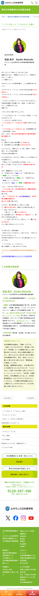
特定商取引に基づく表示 (10, 573)
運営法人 (23, 580)
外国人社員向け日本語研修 (28, 570)
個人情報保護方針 (26, 582)
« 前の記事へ (7, 398)
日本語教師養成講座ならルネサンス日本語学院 (17, 256)
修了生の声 (24, 563)
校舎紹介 (23, 536)
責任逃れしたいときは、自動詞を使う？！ (14, 443)
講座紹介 (6, 550)
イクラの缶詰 (6, 439)
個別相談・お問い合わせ (19, 474)
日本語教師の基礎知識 (10, 541)
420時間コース (8, 558)
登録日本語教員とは (10, 538)
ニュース (23, 553)
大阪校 (22, 546)
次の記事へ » (31, 398)
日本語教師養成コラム (28, 555)
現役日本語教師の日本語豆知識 (28, 559)
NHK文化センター (23, 321)
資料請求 (19, 462)
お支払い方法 (7, 569)
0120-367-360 (19, 490)
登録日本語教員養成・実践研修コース (10, 554)
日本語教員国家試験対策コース (10, 561)
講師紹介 (23, 534)
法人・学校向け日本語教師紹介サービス (28, 576)
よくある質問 (24, 567)
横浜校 (22, 541)
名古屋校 (23, 544)
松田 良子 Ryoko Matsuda (19, 59)
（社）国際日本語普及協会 (15, 313)
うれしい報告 (6, 435)
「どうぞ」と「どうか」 (9, 431)
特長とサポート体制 (27, 531)
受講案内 (6, 567)
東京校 (22, 539)
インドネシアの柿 (7, 447)
